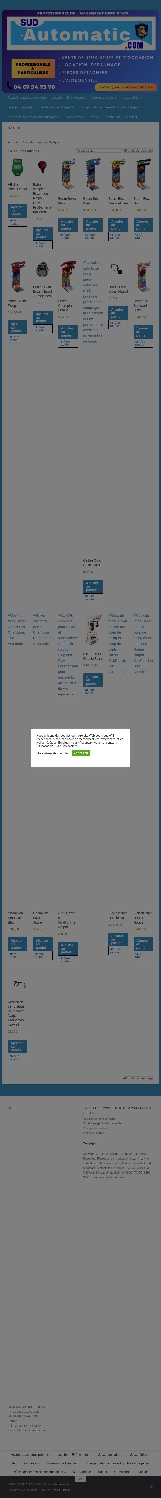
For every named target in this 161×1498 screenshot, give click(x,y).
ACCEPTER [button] (81, 753)
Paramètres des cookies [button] (53, 753)
